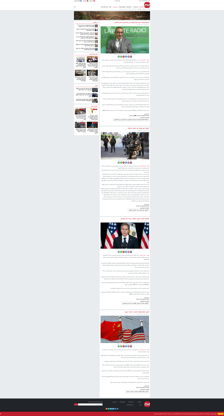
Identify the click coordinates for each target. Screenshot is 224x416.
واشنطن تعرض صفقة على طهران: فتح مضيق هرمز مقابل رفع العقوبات (85, 49)
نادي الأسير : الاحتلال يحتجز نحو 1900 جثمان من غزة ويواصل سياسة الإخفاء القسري (84, 33)
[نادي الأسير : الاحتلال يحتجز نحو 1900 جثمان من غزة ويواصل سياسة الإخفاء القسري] (96, 34)
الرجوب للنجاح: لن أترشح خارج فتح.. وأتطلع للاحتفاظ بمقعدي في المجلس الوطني (92, 130)
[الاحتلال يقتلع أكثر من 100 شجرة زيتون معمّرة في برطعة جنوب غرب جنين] (96, 41)
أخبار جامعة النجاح (104, 7)
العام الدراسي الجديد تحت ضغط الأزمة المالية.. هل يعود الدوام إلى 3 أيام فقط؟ (80, 117)
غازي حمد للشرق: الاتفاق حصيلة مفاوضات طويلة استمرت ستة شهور (81, 130)
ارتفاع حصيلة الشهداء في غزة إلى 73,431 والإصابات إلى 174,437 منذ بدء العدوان (85, 26)
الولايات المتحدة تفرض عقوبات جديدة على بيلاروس (135, 303)
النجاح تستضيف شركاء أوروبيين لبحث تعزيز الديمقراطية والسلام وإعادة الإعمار (93, 78)
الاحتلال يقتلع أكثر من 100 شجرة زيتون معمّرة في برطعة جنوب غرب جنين (85, 41)
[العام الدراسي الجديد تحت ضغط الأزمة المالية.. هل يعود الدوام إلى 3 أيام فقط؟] (80, 111)
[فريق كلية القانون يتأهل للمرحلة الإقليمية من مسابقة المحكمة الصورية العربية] (80, 59)
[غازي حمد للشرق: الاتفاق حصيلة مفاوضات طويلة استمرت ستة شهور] (80, 125)
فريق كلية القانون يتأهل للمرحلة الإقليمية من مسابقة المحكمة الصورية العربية (81, 65)
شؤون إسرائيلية (122, 7)
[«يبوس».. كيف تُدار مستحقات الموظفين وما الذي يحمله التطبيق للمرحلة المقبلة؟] (92, 111)
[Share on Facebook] (131, 57)
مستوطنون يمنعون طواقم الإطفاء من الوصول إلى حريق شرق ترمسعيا (85, 45)
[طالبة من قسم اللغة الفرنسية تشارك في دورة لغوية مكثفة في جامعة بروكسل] (92, 59)
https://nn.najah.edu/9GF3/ (142, 387)
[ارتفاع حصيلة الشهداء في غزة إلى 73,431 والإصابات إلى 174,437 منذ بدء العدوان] (96, 26)
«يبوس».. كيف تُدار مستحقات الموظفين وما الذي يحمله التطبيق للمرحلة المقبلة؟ (93, 117)
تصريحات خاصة (94, 106)
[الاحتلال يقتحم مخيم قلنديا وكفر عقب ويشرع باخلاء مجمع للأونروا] (96, 30)
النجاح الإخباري (147, 5)
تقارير (110, 7)
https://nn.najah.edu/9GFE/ (142, 115)
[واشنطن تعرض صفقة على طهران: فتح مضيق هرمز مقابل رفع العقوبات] (96, 49)
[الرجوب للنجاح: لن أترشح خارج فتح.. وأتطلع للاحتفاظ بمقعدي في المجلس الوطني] (92, 125)
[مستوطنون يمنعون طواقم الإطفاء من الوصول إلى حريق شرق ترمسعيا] (96, 45)
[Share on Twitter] (126, 57)
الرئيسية (149, 9)
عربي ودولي (115, 7)
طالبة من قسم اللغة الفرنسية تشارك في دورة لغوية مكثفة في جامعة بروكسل (92, 65)
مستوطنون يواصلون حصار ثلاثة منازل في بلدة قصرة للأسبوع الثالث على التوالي (85, 37)
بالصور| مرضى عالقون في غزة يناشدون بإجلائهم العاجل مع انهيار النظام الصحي (84, 100)
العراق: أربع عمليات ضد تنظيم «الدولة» (138, 210)
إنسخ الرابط (132, 115)
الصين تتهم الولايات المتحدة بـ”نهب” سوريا (137, 392)
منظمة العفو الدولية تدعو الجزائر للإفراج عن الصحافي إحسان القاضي (131, 120)
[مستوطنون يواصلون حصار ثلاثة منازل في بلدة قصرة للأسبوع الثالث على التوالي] (96, 37)
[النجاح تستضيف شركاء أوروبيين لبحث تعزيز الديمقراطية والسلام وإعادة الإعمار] (92, 73)
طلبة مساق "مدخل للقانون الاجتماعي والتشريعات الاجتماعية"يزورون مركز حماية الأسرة (80, 78)
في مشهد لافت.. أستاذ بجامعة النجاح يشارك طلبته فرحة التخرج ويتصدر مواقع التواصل (84, 95)
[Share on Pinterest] (124, 57)
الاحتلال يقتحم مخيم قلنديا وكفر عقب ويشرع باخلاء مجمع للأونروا (85, 29)
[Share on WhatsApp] (121, 57)
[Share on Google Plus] (128, 57)
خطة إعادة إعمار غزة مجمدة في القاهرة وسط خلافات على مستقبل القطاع (84, 89)
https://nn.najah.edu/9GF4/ (142, 299)
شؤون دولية (139, 9)
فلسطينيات (135, 7)
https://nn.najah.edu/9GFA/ (142, 206)
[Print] (119, 57)
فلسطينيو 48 (128, 7)
